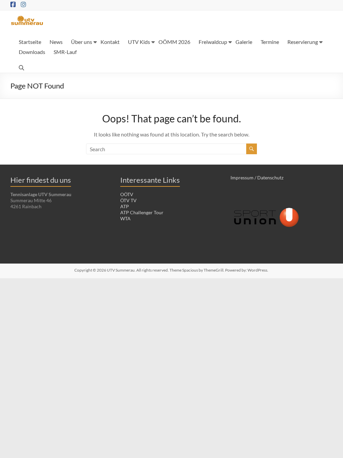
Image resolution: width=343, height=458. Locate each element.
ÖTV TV (128, 200)
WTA (125, 218)
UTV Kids (139, 42)
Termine (270, 42)
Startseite (30, 42)
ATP (124, 206)
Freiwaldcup (213, 42)
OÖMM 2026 (174, 42)
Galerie (243, 42)
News (56, 42)
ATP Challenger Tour (141, 212)
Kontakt (110, 42)
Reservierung (302, 42)
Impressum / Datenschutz (256, 177)
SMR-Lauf (65, 52)
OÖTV (126, 194)
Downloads (32, 52)
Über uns (81, 42)
